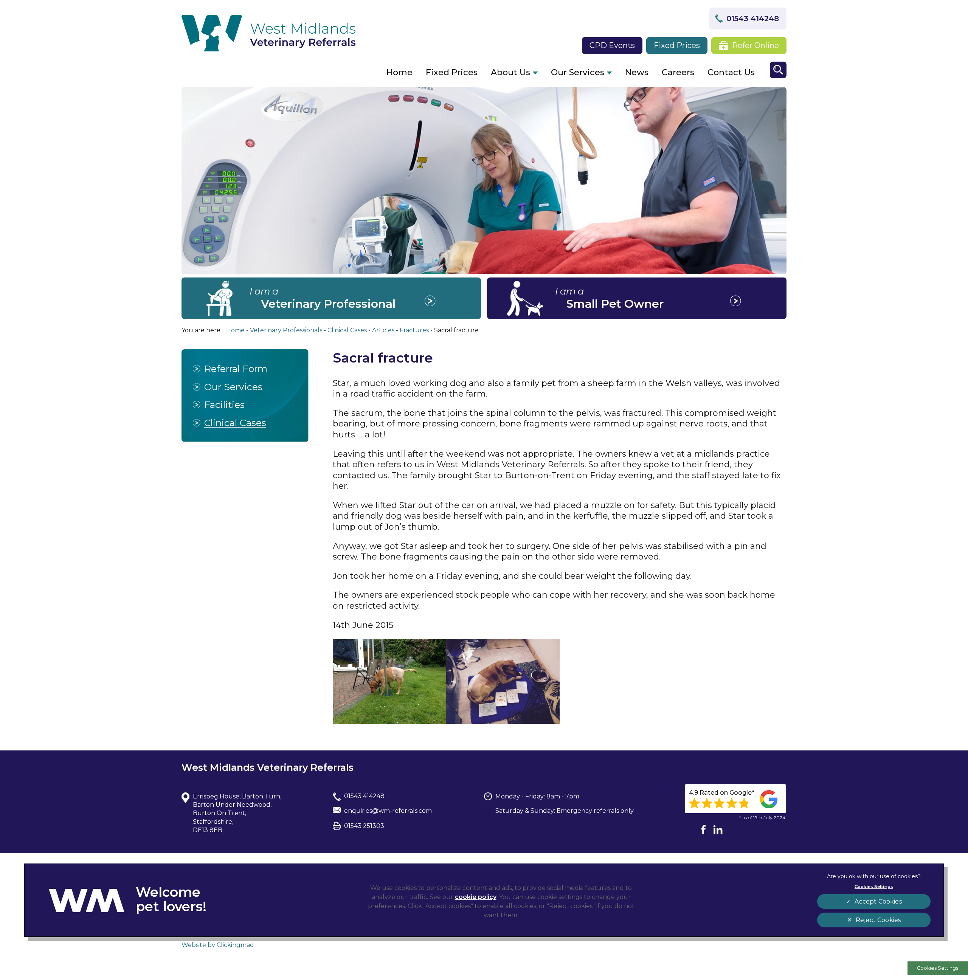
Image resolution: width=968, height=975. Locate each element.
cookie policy (475, 897)
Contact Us (731, 72)
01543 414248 (752, 18)
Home (399, 72)
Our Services (577, 72)
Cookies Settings (937, 968)
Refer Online (755, 45)
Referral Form (235, 368)
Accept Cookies (878, 901)
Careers (678, 72)
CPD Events (612, 45)
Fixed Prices (677, 45)
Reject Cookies (878, 920)
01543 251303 (364, 825)
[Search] (778, 70)
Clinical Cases (235, 422)
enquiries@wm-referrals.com (388, 810)
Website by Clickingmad (218, 945)
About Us (510, 72)
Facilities (224, 404)
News (636, 72)
